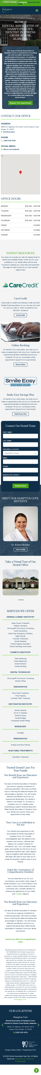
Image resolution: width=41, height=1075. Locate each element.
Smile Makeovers (20, 661)
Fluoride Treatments (20, 639)
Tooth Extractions (20, 631)
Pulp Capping (20, 696)
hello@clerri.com (21, 999)
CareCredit (20, 315)
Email (5, 458)
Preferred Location (11, 449)
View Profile (20, 550)
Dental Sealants (20, 641)
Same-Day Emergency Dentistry (20, 633)
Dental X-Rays (20, 681)
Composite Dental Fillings (20, 721)
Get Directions (9, 132)
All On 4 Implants (20, 713)
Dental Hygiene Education (20, 644)
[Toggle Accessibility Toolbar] (36, 1070)
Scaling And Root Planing (20, 745)
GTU (34, 1050)
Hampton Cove (20, 1017)
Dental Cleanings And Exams (20, 646)
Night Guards (20, 636)
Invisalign (20, 733)
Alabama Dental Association (21, 59)
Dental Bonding (20, 666)
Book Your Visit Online (29, 3)
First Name (7, 432)
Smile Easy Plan (20, 414)
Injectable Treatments (20, 757)
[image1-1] (21, 582)
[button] (18, 600)
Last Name (7, 441)
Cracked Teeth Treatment (20, 698)
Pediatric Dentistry (20, 626)
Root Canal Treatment (20, 693)
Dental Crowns (20, 715)
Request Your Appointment (20, 103)
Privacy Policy (10, 1050)
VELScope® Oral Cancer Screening (20, 628)
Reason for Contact (11, 475)
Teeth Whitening (20, 659)
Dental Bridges (20, 718)
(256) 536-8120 (9, 141)
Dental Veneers (20, 664)
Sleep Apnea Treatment (20, 623)
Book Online (20, 364)
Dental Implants (20, 710)
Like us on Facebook (11, 149)
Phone (5, 466)
